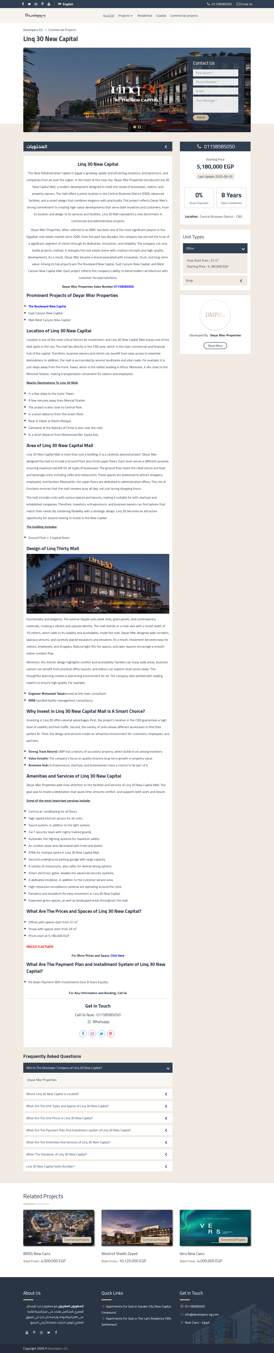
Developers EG (58, 1348)
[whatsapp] (271, 665)
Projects (123, 15)
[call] (271, 674)
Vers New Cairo (192, 1253)
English (68, 4)
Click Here (117, 955)
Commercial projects (184, 15)
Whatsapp (100, 1021)
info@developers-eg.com (201, 1314)
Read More (215, 346)
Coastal (161, 15)
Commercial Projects (76, 1239)
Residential (144, 15)
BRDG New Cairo (36, 1253)
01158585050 (219, 146)
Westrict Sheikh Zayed (119, 1253)
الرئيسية (108, 15)
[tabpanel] (137, 90)
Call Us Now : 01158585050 (98, 1014)
